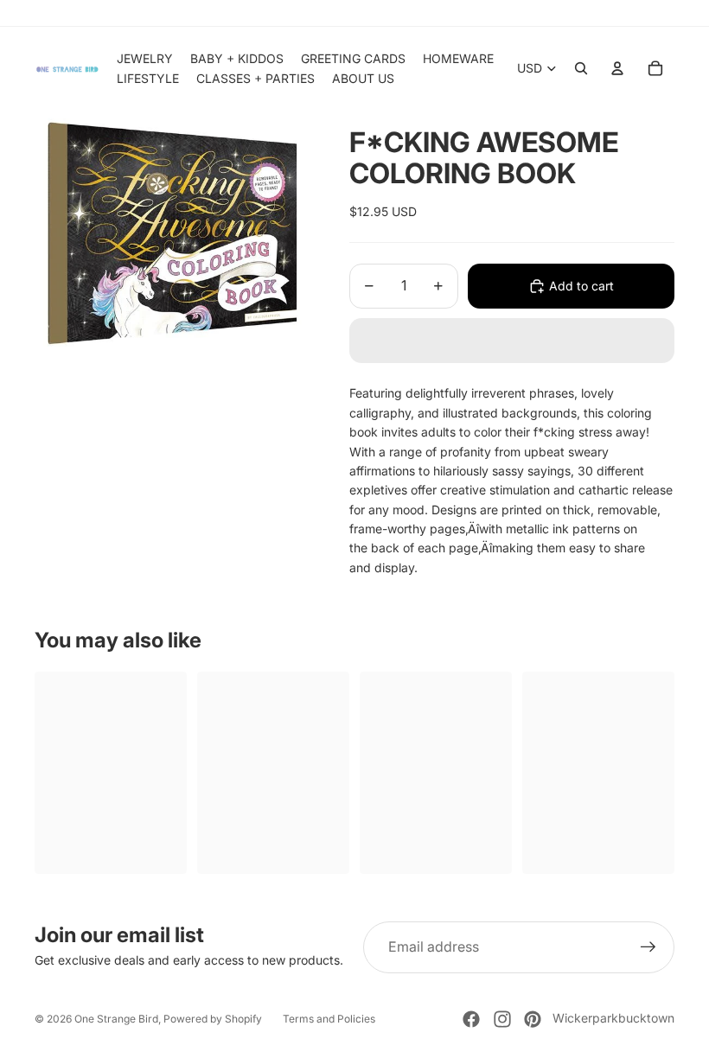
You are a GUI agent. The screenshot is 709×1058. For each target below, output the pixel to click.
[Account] (617, 68)
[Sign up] (648, 947)
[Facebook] (471, 1019)
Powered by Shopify (212, 1018)
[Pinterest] (532, 1019)
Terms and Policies (329, 1018)
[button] (511, 340)
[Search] (581, 68)
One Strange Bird (116, 1018)
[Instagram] (502, 1019)
